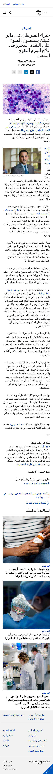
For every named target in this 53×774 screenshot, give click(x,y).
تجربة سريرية (17, 424)
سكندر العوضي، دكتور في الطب (27, 123)
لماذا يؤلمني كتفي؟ (35, 502)
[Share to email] (19, 71)
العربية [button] (7, 4)
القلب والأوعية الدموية (37, 740)
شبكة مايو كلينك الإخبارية (30, 464)
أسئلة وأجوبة (8, 735)
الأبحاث (6, 740)
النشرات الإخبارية (35, 730)
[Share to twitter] (31, 71)
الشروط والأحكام (7, 761)
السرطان (32, 735)
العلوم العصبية (9, 730)
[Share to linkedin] (25, 71)
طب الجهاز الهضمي (36, 746)
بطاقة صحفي (18, 4)
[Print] (14, 71)
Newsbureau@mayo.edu (13, 715)
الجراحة (6, 746)
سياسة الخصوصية (7, 765)
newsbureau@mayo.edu (37, 482)
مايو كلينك (44, 446)
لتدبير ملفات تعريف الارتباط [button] (10, 769)
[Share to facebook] (37, 71)
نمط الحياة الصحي (35, 751)
